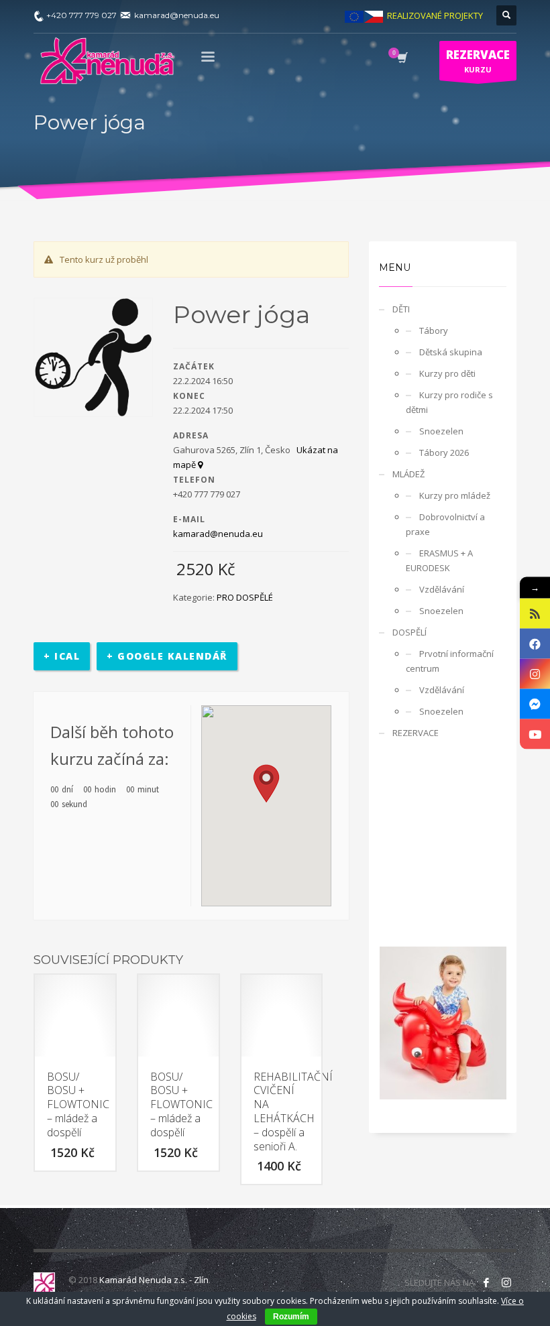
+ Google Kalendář (167, 656)
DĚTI (401, 309)
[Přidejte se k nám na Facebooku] (486, 1282)
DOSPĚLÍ (409, 632)
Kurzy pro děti (447, 373)
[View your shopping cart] (401, 59)
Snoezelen (441, 431)
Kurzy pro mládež (454, 495)
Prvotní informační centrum (450, 661)
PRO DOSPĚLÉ (245, 597)
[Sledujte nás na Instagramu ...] (506, 1282)
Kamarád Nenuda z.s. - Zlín (154, 1280)
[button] (266, 783)
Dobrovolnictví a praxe (445, 524)
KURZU (478, 60)
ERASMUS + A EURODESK (439, 560)
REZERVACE (415, 733)
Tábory (433, 330)
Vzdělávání (441, 589)
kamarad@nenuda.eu (218, 534)
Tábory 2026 (444, 452)
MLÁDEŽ (408, 474)
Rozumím (291, 1316)
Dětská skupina (450, 352)
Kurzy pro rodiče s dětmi (449, 402)
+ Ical (62, 656)
